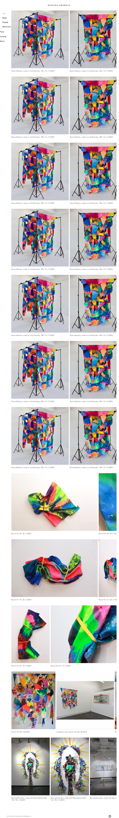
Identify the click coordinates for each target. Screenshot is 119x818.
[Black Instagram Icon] (109, 816)
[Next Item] (112, 43)
